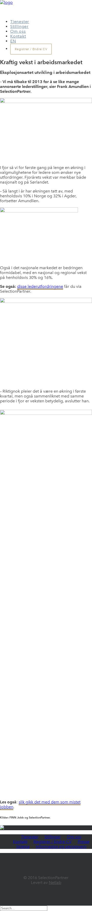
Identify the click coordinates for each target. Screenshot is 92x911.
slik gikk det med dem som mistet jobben (40, 804)
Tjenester (19, 21)
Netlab (55, 882)
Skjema (23, 846)
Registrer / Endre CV (52, 841)
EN (13, 41)
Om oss (18, 31)
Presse (83, 841)
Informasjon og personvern (61, 846)
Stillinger (19, 26)
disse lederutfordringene (40, 286)
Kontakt (18, 36)
